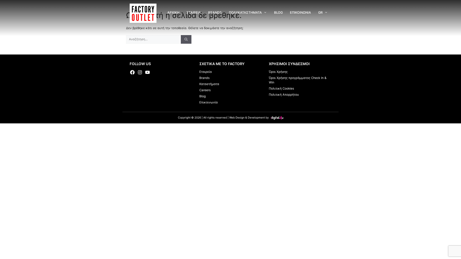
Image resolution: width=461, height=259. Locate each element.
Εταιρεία (205, 72)
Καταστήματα (209, 84)
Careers (205, 90)
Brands (215, 12)
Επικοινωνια (300, 12)
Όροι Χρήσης (278, 72)
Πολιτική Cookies (281, 88)
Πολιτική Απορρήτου (284, 94)
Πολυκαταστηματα (245, 12)
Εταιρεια (194, 12)
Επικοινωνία (208, 102)
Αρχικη (173, 12)
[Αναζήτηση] (186, 39)
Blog (278, 12)
